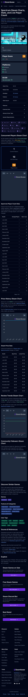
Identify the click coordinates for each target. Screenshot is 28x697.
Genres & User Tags (8, 113)
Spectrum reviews (5, 406)
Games (5, 6)
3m (7, 173)
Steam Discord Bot (6, 674)
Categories (4, 654)
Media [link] (5, 131)
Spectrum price (9, 309)
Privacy (4, 694)
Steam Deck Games (20, 645)
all (13, 173)
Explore (4, 685)
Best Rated (17, 631)
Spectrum (11, 6)
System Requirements (8, 117)
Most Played (18, 634)
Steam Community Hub (10, 552)
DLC (3, 634)
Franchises (4, 665)
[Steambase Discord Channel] (14, 683)
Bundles (4, 640)
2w (4, 173)
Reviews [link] (14, 122)
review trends (20, 21)
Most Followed (18, 637)
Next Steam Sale (6, 680)
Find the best (13, 619)
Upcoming (17, 642)
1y (10, 173)
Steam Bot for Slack (7, 677)
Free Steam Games (19, 659)
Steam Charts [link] (6, 122)
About (17, 694)
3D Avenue (15, 93)
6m (7, 315)
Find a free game (13, 589)
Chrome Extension (6, 672)
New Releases (18, 640)
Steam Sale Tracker (20, 652)
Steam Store (12, 549)
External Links (6, 109)
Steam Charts (5, 642)
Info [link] (24, 128)
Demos (3, 637)
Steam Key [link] (6, 125)
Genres (3, 652)
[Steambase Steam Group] (17, 683)
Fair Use (13, 694)
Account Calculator (7, 683)
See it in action (13, 605)
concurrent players (12, 21)
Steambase (16, 672)
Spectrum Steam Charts (20, 6)
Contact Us (22, 694)
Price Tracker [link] (22, 122)
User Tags (4, 657)
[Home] (1, 6)
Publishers (4, 662)
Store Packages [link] (16, 128)
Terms (8, 694)
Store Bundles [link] (6, 128)
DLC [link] (19, 125)
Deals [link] (13, 125)
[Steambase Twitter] (19, 683)
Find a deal (13, 575)
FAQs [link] (20, 131)
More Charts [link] (12, 131)
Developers (4, 660)
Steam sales (17, 348)
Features (5, 105)
